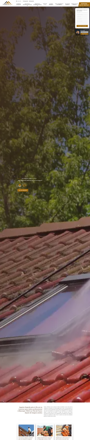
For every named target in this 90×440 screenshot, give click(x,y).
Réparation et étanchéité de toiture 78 (37, 5)
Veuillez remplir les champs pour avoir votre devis (82, 10)
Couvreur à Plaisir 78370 (18, 4)
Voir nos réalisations (23, 190)
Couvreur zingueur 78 (51, 4)
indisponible (26, 1)
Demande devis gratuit (84, 4)
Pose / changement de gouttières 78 (59, 4)
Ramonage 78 (45, 4)
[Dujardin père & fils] (7, 3)
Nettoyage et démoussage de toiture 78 (27, 5)
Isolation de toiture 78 (67, 4)
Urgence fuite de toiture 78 (74, 4)
